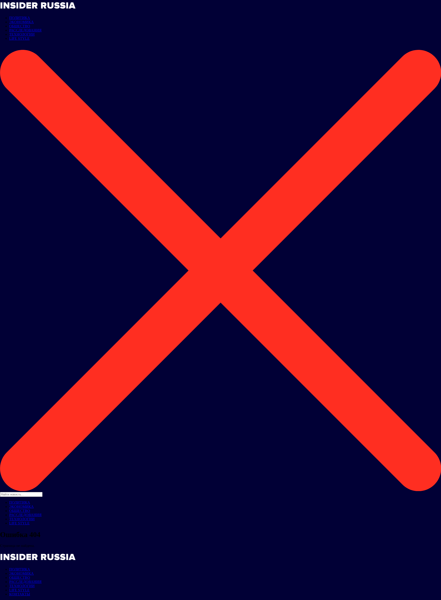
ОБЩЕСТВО (19, 26)
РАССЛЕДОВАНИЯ (25, 30)
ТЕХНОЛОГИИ (22, 34)
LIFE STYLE (19, 38)
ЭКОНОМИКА (21, 22)
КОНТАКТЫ (19, 594)
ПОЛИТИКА (19, 18)
